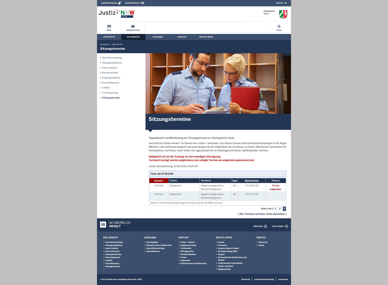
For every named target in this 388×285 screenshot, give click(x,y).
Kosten (221, 242)
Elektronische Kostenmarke (230, 263)
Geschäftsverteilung (155, 248)
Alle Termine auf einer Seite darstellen (262, 214)
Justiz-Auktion (109, 67)
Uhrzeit (158, 180)
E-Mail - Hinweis (188, 242)
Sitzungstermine (111, 97)
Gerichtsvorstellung (112, 57)
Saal (234, 180)
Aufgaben (157, 37)
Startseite (109, 37)
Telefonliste (186, 248)
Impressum (185, 260)
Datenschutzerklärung (264, 279)
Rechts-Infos (206, 37)
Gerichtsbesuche (110, 82)
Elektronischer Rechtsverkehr (194, 263)
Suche (279, 30)
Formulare (222, 245)
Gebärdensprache (109, 3)
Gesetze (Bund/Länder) (228, 248)
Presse (183, 257)
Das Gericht (133, 37)
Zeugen (221, 254)
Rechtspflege (152, 242)
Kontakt (279, 3)
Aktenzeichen (252, 180)
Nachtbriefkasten (188, 254)
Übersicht (263, 242)
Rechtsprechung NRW (227, 251)
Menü (109, 30)
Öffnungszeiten (187, 251)
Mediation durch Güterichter (159, 245)
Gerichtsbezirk (153, 251)
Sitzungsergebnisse (112, 62)
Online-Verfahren (225, 266)
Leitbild (106, 87)
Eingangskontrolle (111, 77)
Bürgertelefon (224, 269)
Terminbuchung (133, 30)
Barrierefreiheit (132, 3)
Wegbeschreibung (188, 245)
